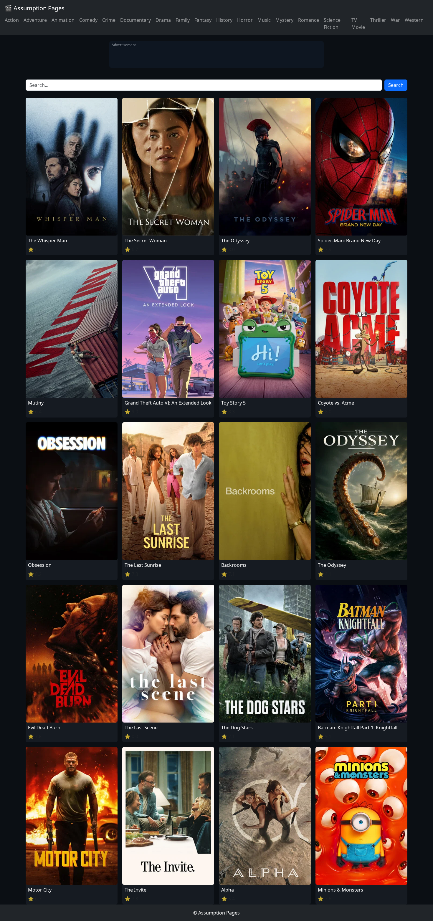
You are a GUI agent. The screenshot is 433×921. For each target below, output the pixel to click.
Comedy (88, 20)
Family (183, 20)
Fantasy (202, 20)
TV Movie (358, 23)
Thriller (378, 20)
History (224, 20)
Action (12, 20)
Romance (308, 20)
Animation (63, 20)
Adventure (35, 20)
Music (264, 20)
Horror (245, 20)
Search (396, 85)
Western (414, 20)
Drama (163, 20)
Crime (108, 20)
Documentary (135, 20)
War (395, 20)
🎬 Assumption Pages (35, 8)
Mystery (284, 20)
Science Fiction (332, 23)
